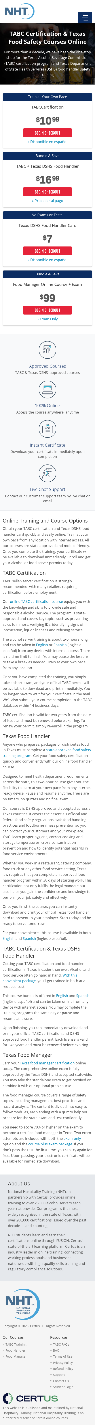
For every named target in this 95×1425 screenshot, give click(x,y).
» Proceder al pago (47, 200)
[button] (85, 17)
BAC (56, 1350)
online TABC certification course (36, 601)
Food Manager (16, 1356)
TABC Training (16, 1344)
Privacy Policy (63, 1362)
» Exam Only (48, 319)
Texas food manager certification (47, 1063)
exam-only (72, 1138)
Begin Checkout (47, 133)
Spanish (60, 644)
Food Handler (15, 1350)
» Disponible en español (47, 141)
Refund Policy (63, 1368)
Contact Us (61, 1381)
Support (59, 1375)
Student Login (63, 1387)
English (42, 644)
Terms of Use (62, 1356)
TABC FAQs (61, 1344)
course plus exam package (50, 1144)
